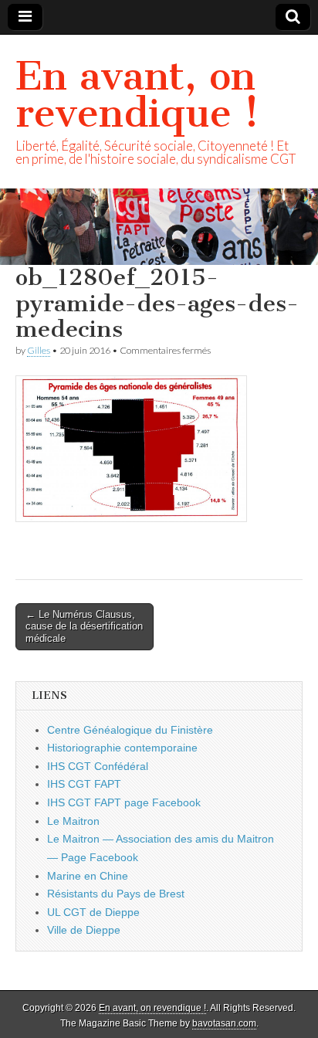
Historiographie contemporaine (122, 747)
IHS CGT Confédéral (97, 766)
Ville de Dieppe (83, 930)
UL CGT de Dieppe (93, 912)
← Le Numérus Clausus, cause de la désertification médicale (84, 626)
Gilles (38, 350)
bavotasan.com (224, 1023)
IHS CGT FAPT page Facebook (124, 802)
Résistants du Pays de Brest (115, 893)
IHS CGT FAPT (84, 784)
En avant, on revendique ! (137, 95)
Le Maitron (73, 821)
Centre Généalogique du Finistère (130, 730)
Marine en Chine (87, 876)
